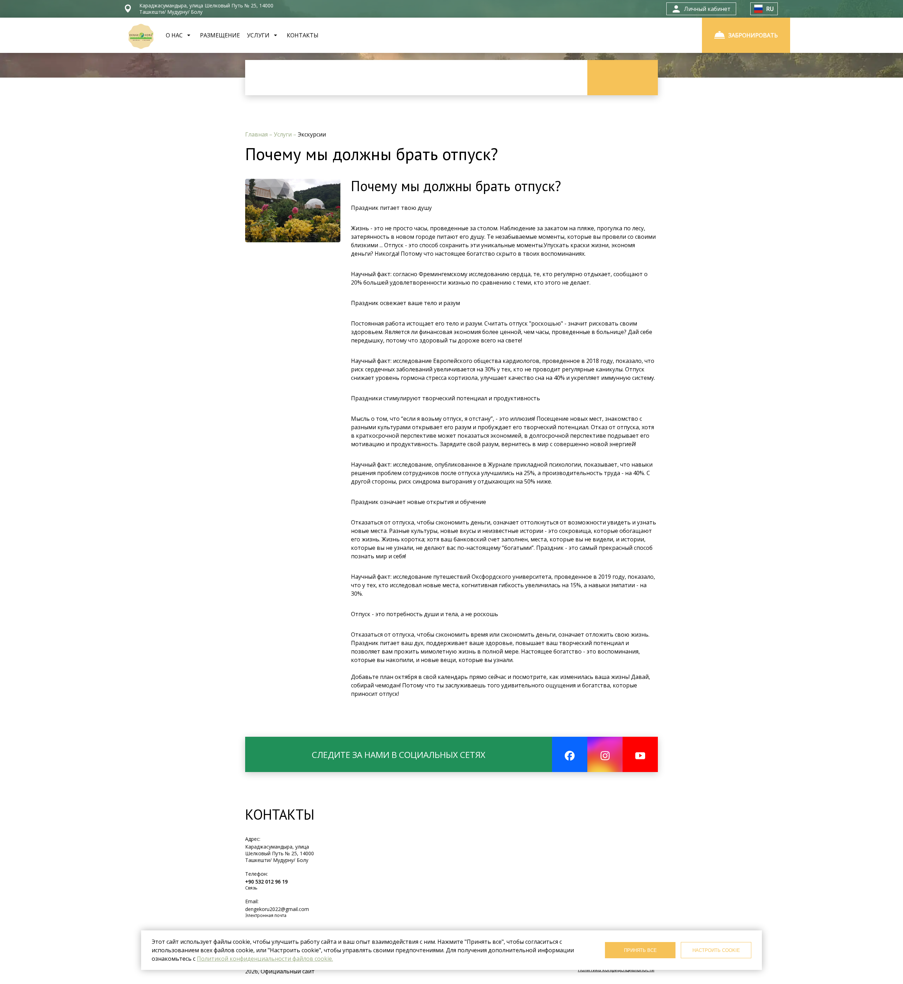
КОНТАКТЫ (303, 35)
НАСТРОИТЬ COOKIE (716, 950)
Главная (257, 134)
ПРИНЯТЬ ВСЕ (640, 950)
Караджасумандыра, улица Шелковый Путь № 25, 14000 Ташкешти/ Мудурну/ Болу (279, 853)
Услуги (283, 134)
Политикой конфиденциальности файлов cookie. (265, 958)
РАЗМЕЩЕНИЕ (220, 35)
